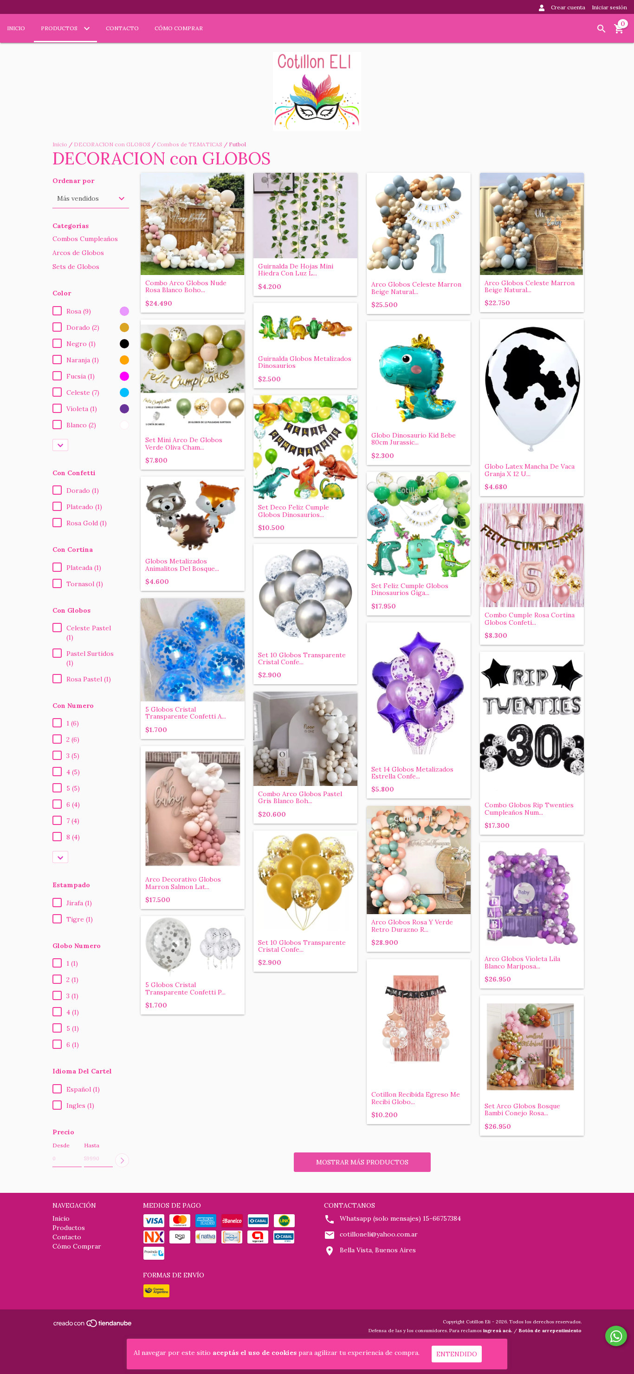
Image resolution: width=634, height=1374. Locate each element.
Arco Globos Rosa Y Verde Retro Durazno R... (412, 926)
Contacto (122, 28)
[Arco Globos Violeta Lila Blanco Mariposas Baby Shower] (532, 896)
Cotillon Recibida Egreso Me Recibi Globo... (415, 1098)
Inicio (16, 28)
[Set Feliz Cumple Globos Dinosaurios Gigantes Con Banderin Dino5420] (419, 525)
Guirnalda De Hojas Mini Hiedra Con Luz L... (295, 270)
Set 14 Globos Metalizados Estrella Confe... (412, 773)
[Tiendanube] (93, 1326)
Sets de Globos (75, 266)
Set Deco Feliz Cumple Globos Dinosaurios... (293, 511)
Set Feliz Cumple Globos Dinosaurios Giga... (409, 589)
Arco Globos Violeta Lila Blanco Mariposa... (522, 962)
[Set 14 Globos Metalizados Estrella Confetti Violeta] (419, 691)
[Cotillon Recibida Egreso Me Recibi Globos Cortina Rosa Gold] (419, 1023)
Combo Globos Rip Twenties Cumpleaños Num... (529, 809)
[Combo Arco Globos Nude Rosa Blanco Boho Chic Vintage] (193, 224)
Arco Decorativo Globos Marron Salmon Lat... (183, 883)
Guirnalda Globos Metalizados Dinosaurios (304, 362)
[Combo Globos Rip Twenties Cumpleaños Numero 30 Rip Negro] (532, 725)
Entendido (456, 1354)
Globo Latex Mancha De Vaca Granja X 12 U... (530, 470)
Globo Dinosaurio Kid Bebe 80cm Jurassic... (413, 439)
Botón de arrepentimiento (550, 1331)
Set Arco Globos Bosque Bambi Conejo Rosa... (522, 1110)
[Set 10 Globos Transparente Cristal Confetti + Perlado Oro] (305, 883)
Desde (61, 1145)
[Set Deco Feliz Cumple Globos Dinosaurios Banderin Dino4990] (305, 447)
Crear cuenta (568, 7)
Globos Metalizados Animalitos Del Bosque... (182, 565)
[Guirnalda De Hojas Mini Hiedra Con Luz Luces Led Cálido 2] (305, 215)
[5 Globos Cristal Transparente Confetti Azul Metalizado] (193, 649)
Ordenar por (73, 180)
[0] (619, 32)
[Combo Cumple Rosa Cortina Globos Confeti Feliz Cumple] (532, 556)
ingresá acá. (497, 1331)
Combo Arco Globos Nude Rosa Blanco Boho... (185, 287)
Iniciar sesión (609, 7)
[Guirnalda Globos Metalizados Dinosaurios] (305, 327)
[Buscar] (601, 29)
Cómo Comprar (179, 28)
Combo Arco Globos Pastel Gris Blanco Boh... (300, 798)
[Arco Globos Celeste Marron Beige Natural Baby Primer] (532, 224)
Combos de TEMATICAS (189, 144)
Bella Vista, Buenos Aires (378, 1250)
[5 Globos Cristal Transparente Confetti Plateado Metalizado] (193, 946)
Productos (60, 28)
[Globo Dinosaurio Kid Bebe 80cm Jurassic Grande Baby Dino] (419, 374)
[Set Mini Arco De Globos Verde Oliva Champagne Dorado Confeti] (193, 376)
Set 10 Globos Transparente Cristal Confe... (302, 659)
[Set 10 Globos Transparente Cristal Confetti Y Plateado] (305, 595)
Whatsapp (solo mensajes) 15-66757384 (400, 1218)
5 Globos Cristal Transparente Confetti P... (185, 988)
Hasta (91, 1145)
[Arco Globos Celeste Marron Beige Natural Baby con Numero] (419, 225)
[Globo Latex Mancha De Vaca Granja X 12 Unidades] (532, 389)
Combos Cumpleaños (85, 239)
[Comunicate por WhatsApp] (616, 1336)
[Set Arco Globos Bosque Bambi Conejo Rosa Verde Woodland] (532, 1046)
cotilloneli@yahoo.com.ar (379, 1234)
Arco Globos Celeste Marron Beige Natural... (416, 288)
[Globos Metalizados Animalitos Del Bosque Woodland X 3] (193, 515)
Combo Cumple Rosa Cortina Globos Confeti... (530, 619)
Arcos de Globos (78, 253)
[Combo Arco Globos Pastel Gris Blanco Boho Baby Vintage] (305, 739)
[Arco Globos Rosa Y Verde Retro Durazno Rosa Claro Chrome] (419, 860)
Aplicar (122, 1160)
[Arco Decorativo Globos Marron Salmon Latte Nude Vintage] (193, 809)
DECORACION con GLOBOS (112, 144)
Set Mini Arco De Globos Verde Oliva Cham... (183, 444)
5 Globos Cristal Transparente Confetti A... (185, 713)
